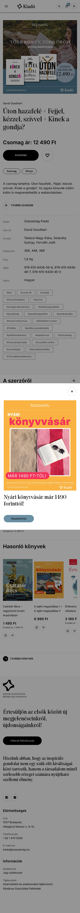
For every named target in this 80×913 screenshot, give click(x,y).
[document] (40, 456)
